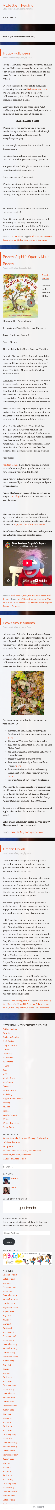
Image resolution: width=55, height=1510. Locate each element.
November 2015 (10, 1362)
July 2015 (7, 1378)
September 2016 (10, 1321)
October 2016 (9, 1317)
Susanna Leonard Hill (12, 240)
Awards (6, 1047)
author (34, 606)
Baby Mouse (42, 1014)
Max (49, 606)
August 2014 (8, 1423)
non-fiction (8, 1096)
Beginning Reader (11, 1051)
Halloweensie (46, 236)
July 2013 (7, 1477)
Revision (6, 1120)
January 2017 (8, 1305)
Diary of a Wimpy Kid (16, 1018)
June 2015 (7, 1382)
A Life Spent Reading (18, 5)
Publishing (20, 846)
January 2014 (8, 1452)
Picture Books (34, 602)
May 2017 (7, 1296)
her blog (15, 503)
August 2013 (8, 1472)
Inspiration (8, 1071)
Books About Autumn (19, 632)
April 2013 (7, 1489)
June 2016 (7, 1333)
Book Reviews (16, 602)
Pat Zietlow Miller (10, 609)
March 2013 (8, 1493)
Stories (26, 1014)
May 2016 (7, 1337)
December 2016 (10, 1309)
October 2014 (9, 1415)
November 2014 (10, 1411)
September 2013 (10, 1468)
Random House (10, 471)
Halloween (34, 236)
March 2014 (8, 1444)
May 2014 (7, 1436)
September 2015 (10, 1370)
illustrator (42, 606)
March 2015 (8, 1395)
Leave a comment (41, 1021)
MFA (5, 1088)
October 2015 (9, 1366)
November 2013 (10, 1460)
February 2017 (9, 1301)
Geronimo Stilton (34, 1018)
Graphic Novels (22, 862)
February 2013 (9, 1497)
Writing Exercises (11, 1137)
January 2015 (8, 1403)
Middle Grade (9, 1092)
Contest (14, 236)
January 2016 (9, 1354)
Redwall (23, 1021)
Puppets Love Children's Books (31, 609)
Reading (28, 846)
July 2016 (7, 1329)
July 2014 (7, 1427)
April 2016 (7, 1342)
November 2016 (10, 1313)
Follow (9, 1255)
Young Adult (8, 1141)
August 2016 (8, 1325)
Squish (30, 1021)
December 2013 (10, 1456)
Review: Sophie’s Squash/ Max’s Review (24, 263)
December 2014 (10, 1407)
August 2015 (8, 1374)
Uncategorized (10, 1128)
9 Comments (41, 240)
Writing (6, 1133)
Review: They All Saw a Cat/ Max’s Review (22, 1164)
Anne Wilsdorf (23, 606)
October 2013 (9, 1464)
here (10, 751)
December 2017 (10, 1288)
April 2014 (7, 1440)
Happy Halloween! (26, 52)
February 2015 (9, 1399)
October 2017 (9, 1292)
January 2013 (8, 1501)
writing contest (28, 240)
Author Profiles (10, 1043)
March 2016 (8, 1346)
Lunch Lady (14, 1021)
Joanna (6, 1079)
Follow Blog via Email (15, 1232)
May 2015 (7, 1387)
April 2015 (7, 1391)
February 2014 (9, 1448)
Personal (7, 1100)
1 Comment (15, 613)
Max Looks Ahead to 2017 (14, 1172)
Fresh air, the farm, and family (17, 1168)
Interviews (8, 1075)
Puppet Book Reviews (13, 1112)
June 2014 (7, 1432)
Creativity (7, 1067)
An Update (8, 1160)
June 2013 (7, 1481)
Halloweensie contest (38, 89)
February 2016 (9, 1350)
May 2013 (7, 1485)
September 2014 (10, 1419)
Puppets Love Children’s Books (29, 531)
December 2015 (10, 1358)
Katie (30, 57)
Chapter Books (10, 1059)
